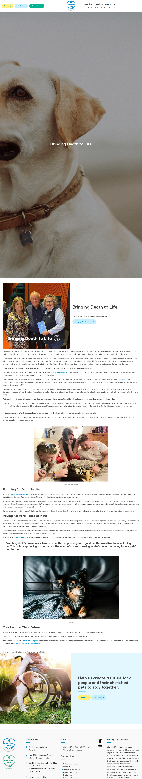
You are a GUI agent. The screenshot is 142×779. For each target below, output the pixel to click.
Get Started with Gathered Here (27, 643)
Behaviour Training (70, 778)
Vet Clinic (20, 6)
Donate (6, 6)
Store (114, 4)
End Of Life (67, 767)
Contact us (113, 8)
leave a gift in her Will (22, 537)
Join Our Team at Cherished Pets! (96, 8)
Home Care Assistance (20, 494)
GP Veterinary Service (71, 764)
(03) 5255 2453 (34, 766)
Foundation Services (102, 4)
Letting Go (121, 379)
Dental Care (67, 775)
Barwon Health (62, 372)
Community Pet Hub (70, 772)
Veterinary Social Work (71, 769)
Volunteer (98, 697)
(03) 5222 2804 (34, 771)
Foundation (36, 6)
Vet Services (88, 4)
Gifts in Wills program (30, 641)
